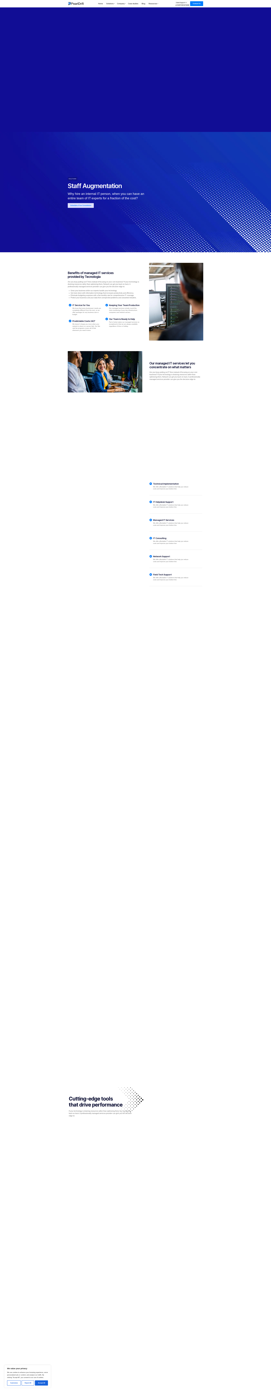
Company (121, 4)
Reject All (28, 1383)
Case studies (133, 4)
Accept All (41, 1383)
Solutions (110, 4)
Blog (143, 4)
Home (100, 4)
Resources (153, 4)
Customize (14, 1383)
